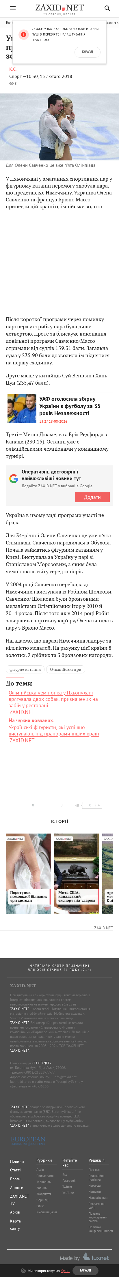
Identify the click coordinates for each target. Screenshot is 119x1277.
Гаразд (87, 52)
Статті (15, 1170)
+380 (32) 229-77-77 (39, 1072)
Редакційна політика (96, 1177)
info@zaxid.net (65, 1077)
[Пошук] (106, 8)
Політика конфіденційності (101, 1229)
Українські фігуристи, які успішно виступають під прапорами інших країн (54, 727)
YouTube (68, 1193)
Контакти (95, 1192)
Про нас (94, 1170)
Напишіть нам (98, 1198)
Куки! (65, 1270)
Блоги (15, 1178)
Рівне (40, 1206)
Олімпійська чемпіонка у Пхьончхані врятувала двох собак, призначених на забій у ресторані (53, 699)
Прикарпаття (44, 1176)
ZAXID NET (59, 7)
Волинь (41, 1188)
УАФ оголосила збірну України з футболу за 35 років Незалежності (70, 406)
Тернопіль (43, 1182)
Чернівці (42, 1200)
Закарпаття (43, 1194)
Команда (95, 1186)
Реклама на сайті (96, 1205)
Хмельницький (46, 1212)
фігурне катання (25, 669)
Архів (15, 1212)
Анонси (16, 1187)
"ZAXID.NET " (19, 1009)
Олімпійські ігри (65, 669)
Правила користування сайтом (98, 1217)
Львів (40, 1170)
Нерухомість (106, 22)
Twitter (67, 1187)
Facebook (68, 1181)
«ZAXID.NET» (41, 1063)
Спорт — (17, 76)
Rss (64, 1175)
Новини (17, 1161)
